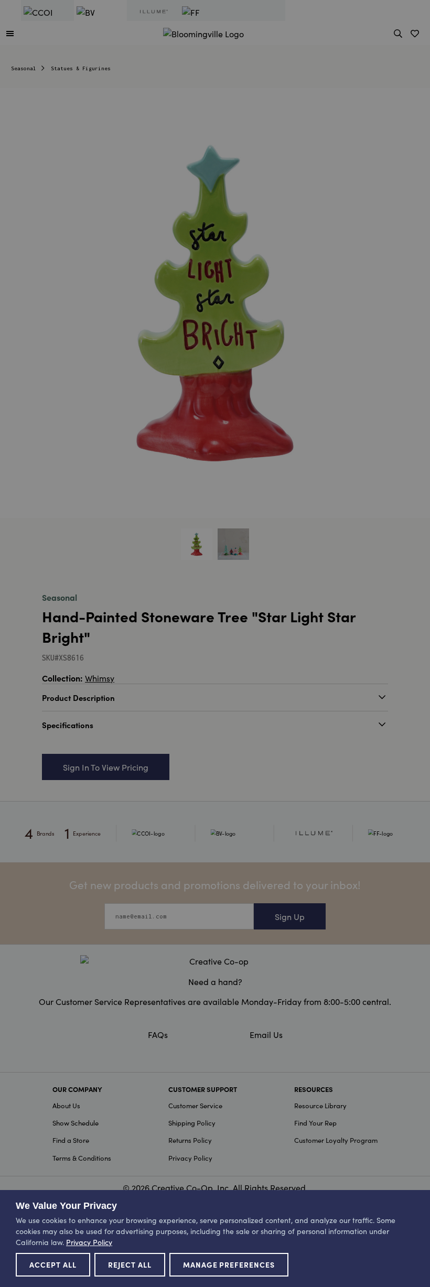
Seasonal (23, 68)
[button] (10, 33)
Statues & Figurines (81, 68)
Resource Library (320, 1105)
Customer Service (195, 1105)
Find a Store (70, 1140)
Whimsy (99, 678)
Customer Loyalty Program (336, 1140)
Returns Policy (190, 1140)
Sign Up (290, 916)
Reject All (130, 1264)
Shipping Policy (192, 1123)
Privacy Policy (190, 1158)
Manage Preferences (229, 1264)
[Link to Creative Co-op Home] (215, 961)
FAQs (158, 1034)
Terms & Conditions (81, 1158)
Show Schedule (75, 1123)
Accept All (53, 1264)
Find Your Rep (315, 1123)
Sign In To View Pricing (105, 767)
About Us (66, 1105)
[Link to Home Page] (203, 32)
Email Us (266, 1034)
